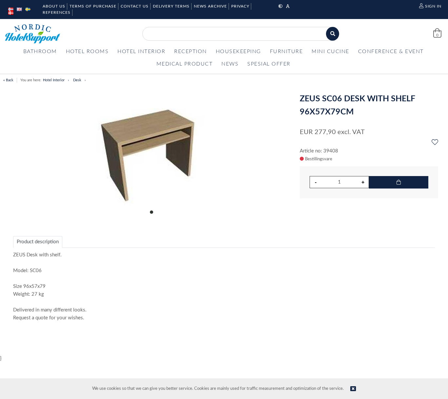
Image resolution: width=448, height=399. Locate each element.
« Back (8, 80)
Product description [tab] (38, 241)
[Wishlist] (435, 142)
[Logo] (32, 33)
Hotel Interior (54, 80)
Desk (77, 80)
